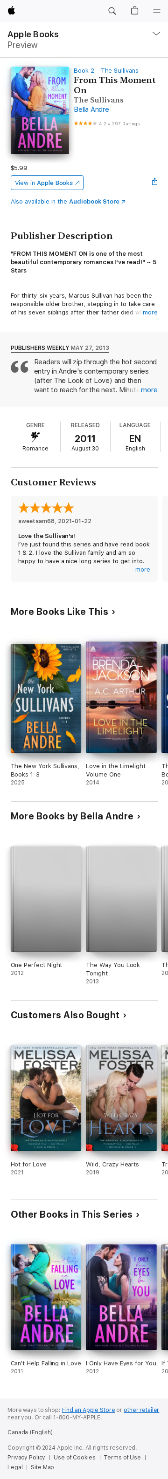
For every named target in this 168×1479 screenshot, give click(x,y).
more (150, 312)
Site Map (42, 1467)
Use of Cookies (74, 1457)
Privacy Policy (26, 1457)
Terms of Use (122, 1457)
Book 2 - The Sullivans (106, 70)
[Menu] (157, 11)
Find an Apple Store (88, 1410)
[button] (112, 11)
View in (44, 182)
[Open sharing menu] (154, 182)
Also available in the (65, 201)
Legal (14, 1467)
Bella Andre (91, 109)
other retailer (141, 1410)
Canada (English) (30, 1432)
